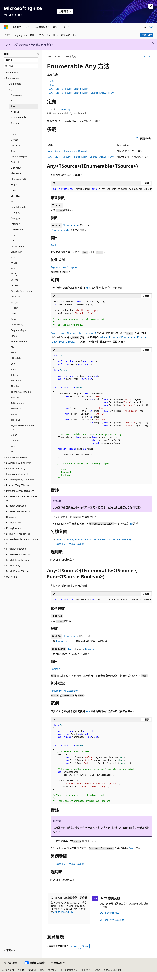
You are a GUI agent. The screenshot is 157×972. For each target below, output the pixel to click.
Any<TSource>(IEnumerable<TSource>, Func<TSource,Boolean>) (82, 92)
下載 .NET (147, 35)
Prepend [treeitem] (15, 296)
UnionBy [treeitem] (15, 440)
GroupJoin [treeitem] (16, 218)
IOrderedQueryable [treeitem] (16, 505)
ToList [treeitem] (14, 414)
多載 (51, 84)
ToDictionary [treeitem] (17, 403)
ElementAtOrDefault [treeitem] (21, 179)
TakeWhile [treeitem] (16, 380)
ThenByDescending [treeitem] (21, 391)
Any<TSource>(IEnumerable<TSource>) (69, 88)
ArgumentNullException (64, 267)
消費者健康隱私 (67, 969)
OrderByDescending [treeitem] (21, 291)
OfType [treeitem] (14, 279)
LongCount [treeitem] (16, 251)
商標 (96, 969)
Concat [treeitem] (14, 139)
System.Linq (63, 109)
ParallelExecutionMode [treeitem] (18, 554)
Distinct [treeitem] (15, 162)
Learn (50, 56)
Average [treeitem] (15, 123)
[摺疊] (38, 53)
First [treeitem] (13, 201)
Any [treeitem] (13, 106)
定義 (51, 80)
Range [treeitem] (14, 302)
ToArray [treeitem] (15, 397)
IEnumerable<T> (60, 230)
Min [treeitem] (13, 268)
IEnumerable (70, 225)
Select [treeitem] (14, 319)
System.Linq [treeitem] (12, 72)
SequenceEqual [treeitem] (19, 330)
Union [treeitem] (14, 434)
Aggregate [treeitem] (16, 94)
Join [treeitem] (13, 235)
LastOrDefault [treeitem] (18, 246)
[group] (101, 189)
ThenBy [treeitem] (15, 386)
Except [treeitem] (14, 190)
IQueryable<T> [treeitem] (13, 522)
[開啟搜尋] (145, 27)
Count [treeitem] (14, 150)
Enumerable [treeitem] (15, 83)
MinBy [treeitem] (14, 274)
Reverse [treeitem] (15, 313)
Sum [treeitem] (13, 363)
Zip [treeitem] (12, 451)
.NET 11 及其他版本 (64, 559)
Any (88, 287)
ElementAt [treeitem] (16, 173)
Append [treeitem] (15, 111)
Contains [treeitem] (15, 145)
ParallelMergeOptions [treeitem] (17, 559)
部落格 (31, 969)
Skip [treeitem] (13, 347)
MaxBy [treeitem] (14, 262)
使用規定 (85, 969)
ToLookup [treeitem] (16, 419)
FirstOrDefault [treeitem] (18, 206)
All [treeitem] (12, 100)
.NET (59, 56)
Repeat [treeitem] (14, 307)
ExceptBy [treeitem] (15, 195)
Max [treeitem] (13, 257)
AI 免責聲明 (8, 969)
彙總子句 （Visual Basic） (70, 544)
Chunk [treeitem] (14, 134)
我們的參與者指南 (63, 912)
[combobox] (21, 59)
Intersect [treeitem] (15, 223)
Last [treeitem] (13, 240)
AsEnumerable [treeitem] (18, 117)
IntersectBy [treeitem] (17, 229)
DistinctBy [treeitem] (16, 167)
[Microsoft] (6, 27)
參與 (42, 969)
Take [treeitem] (13, 369)
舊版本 (20, 969)
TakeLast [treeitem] (15, 375)
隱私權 (51, 969)
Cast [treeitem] (13, 128)
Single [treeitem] (14, 335)
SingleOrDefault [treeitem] (19, 341)
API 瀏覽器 (70, 56)
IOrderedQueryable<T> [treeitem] (18, 511)
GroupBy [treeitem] (15, 212)
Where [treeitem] (14, 446)
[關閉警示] (150, 6)
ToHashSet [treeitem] (16, 408)
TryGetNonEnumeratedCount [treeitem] (24, 427)
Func (71, 649)
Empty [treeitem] (14, 184)
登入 (151, 26)
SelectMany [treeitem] (17, 324)
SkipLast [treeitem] (15, 352)
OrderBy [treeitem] (15, 285)
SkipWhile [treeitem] (16, 358)
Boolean (55, 245)
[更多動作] (149, 56)
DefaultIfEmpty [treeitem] (19, 156)
